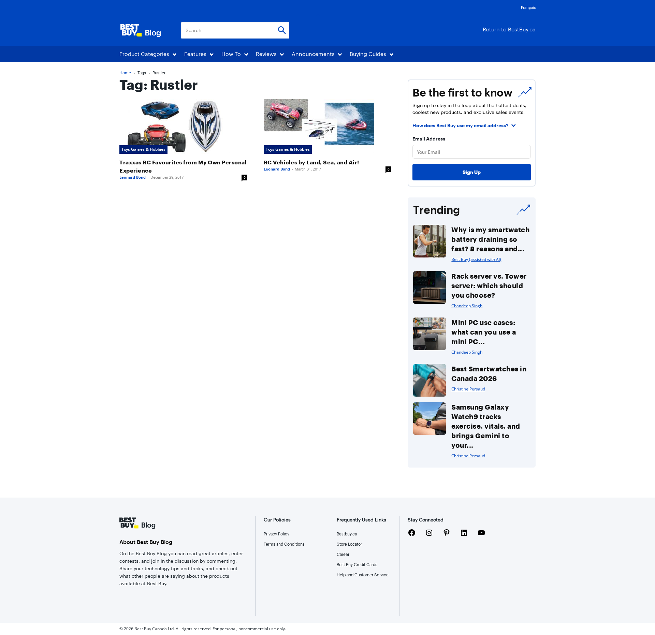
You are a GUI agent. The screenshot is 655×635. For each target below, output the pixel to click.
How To (231, 53)
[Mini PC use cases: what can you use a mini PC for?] (429, 334)
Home (125, 72)
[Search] (281, 30)
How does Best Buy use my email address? (460, 125)
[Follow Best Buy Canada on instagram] (429, 533)
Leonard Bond (132, 177)
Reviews (266, 53)
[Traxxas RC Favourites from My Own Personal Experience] (183, 126)
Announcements (313, 53)
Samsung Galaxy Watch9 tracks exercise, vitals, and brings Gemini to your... (485, 426)
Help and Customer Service (363, 574)
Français (528, 7)
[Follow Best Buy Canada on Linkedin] (464, 533)
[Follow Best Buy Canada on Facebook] (412, 533)
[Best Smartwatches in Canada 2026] (429, 380)
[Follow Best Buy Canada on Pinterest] (446, 533)
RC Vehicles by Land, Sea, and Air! (311, 162)
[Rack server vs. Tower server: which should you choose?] (429, 287)
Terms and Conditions (284, 544)
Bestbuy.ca (347, 533)
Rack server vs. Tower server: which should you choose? (489, 285)
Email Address (428, 139)
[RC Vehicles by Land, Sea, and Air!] (328, 126)
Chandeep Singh (466, 306)
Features (195, 53)
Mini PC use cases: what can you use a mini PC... (483, 331)
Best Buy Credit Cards (357, 564)
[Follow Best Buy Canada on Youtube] (481, 533)
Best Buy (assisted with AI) (476, 259)
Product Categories (144, 53)
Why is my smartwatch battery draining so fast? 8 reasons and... (490, 239)
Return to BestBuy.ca (509, 29)
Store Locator (349, 544)
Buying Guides (368, 53)
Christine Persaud (468, 389)
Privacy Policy (276, 533)
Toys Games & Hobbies (143, 149)
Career (343, 554)
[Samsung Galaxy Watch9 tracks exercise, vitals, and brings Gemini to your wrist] (429, 418)
